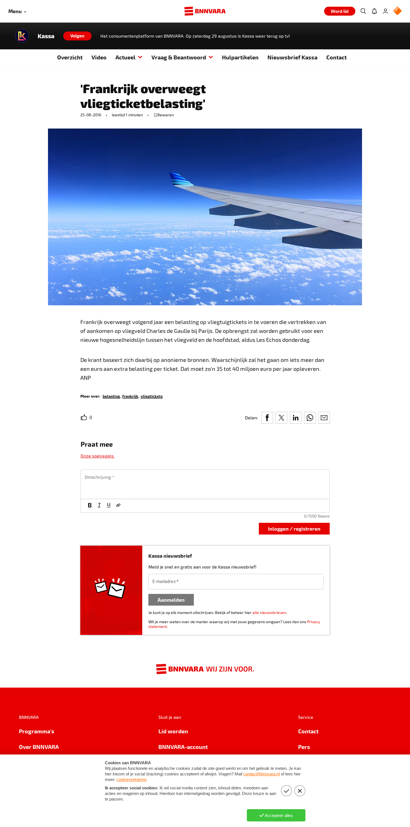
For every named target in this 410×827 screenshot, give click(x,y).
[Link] (118, 505)
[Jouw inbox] (374, 11)
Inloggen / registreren (294, 528)
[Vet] (89, 505)
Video (99, 57)
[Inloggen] (385, 11)
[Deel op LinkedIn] (295, 417)
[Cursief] (99, 505)
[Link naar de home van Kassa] (22, 36)
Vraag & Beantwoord (178, 57)
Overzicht (70, 57)
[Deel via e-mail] (324, 417)
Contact (336, 57)
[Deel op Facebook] (267, 417)
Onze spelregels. (98, 455)
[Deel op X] (281, 417)
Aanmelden (171, 600)
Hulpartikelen (240, 57)
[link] (111, 395)
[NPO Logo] (397, 11)
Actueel (125, 57)
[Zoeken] (363, 11)
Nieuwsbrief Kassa (292, 57)
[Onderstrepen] (108, 505)
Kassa (46, 36)
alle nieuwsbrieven (269, 612)
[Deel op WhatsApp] (309, 417)
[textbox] (205, 484)
